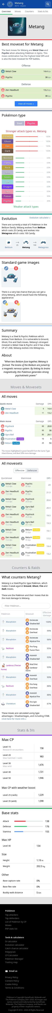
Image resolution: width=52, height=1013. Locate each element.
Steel (7, 172)
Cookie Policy (11, 984)
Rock (7, 167)
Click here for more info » (14, 718)
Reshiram (10, 648)
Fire (7, 146)
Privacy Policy (11, 977)
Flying (7, 162)
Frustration (14, 438)
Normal (7, 158)
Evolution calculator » (40, 217)
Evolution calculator (14, 945)
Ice (7, 182)
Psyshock (9, 426)
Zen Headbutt (12, 90)
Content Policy (12, 980)
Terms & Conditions (14, 987)
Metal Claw (10, 71)
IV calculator (11, 941)
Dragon (7, 186)
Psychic (7, 201)
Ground (7, 136)
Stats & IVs (43, 11)
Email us (13, 971)
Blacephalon (11, 622)
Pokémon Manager (14, 958)
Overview (6, 11)
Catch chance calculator (16, 948)
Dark (7, 151)
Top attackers (11, 914)
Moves (18, 11)
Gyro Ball (9, 434)
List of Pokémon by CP (15, 921)
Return (12, 443)
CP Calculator (11, 955)
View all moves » (26, 103)
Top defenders (12, 918)
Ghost (7, 141)
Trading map (11, 962)
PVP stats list (11, 928)
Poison (7, 196)
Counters (29, 11)
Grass (7, 177)
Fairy (7, 191)
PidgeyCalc (10, 951)
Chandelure (10, 703)
